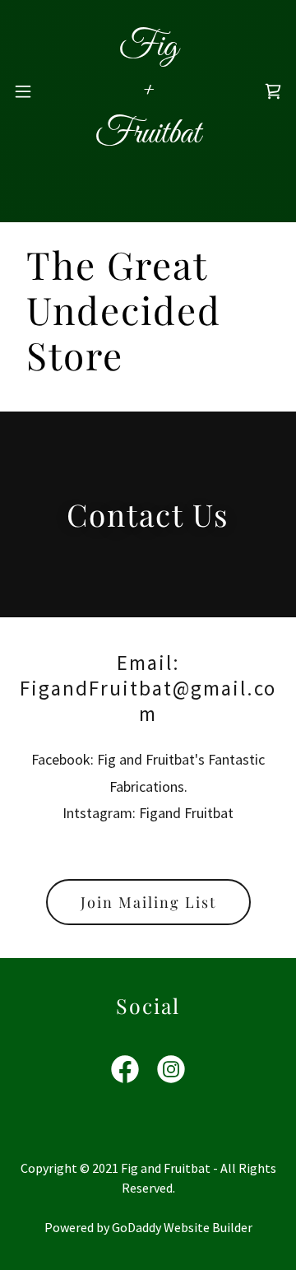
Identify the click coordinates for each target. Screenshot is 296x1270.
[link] (148, 91)
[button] (23, 91)
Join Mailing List (148, 902)
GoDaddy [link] (136, 1227)
